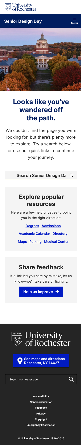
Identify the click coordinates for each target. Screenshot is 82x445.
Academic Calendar (34, 233)
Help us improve (38, 291)
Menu (74, 22)
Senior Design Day (23, 21)
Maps (22, 241)
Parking (35, 241)
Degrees (32, 225)
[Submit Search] (71, 379)
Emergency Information (41, 425)
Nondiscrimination (41, 402)
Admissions (51, 225)
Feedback (41, 407)
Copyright (41, 419)
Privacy (41, 413)
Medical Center (56, 241)
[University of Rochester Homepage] (20, 7)
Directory (60, 233)
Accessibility (41, 396)
